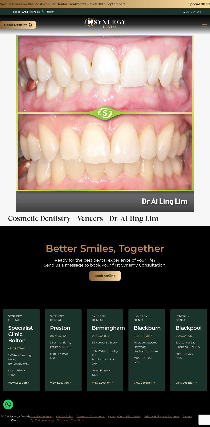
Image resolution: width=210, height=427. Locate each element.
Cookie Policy (64, 416)
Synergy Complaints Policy (124, 416)
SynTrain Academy (42, 420)
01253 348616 (184, 335)
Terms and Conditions (70, 420)
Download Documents (90, 416)
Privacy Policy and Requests (161, 416)
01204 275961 (16, 348)
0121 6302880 (100, 335)
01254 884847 (143, 335)
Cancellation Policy (41, 416)
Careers (187, 416)
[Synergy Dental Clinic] (105, 24)
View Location (17, 382)
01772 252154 (58, 335)
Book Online (105, 276)
